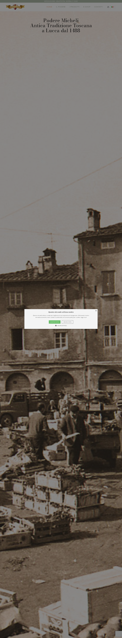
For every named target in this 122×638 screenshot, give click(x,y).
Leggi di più (84, 317)
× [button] (96, 310)
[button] (61, 319)
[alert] (61, 319)
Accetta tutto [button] (54, 322)
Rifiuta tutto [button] (67, 322)
